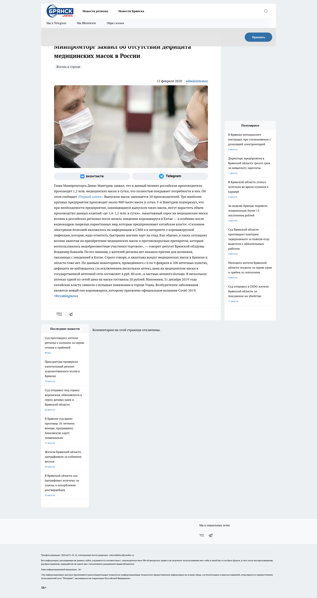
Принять (258, 37)
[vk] (59, 314)
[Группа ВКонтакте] (92, 176)
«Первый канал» (90, 196)
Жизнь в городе (68, 67)
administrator (197, 81)
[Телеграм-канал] (170, 176)
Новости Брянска (131, 11)
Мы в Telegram (56, 23)
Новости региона (95, 11)
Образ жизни (115, 23)
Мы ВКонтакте (86, 23)
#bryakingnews (66, 296)
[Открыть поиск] (265, 11)
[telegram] (72, 314)
